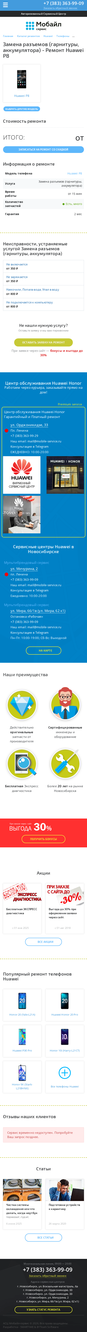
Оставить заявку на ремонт (43, 342)
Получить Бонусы (43, 839)
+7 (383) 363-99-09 (64, 3)
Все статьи (45, 1237)
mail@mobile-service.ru (44, 441)
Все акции (45, 941)
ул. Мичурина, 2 (24, 568)
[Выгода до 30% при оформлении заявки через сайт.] (65, 894)
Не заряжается (17, 277)
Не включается (17, 264)
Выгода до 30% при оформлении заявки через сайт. (63, 913)
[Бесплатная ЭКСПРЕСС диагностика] (22, 894)
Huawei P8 (74, 173)
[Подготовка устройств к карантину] (65, 1190)
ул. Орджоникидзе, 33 (29, 424)
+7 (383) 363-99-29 (24, 436)
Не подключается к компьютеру (29, 302)
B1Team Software (47, 1327)
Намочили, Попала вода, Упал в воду (32, 289)
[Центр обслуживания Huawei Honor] (21, 475)
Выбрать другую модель (21, 108)
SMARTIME (27, 1327)
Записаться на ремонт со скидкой (43, 149)
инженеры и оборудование (65, 732)
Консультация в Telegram (30, 446)
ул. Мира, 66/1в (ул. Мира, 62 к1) (38, 610)
